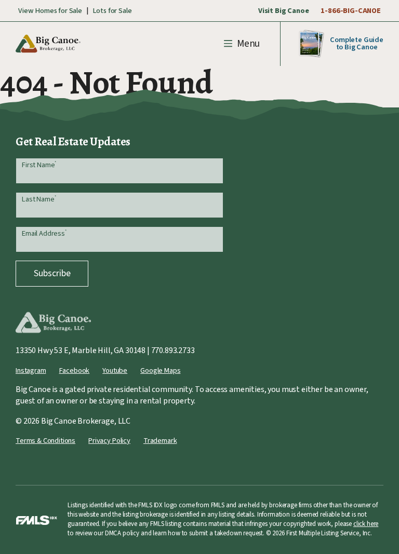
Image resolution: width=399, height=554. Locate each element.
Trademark (160, 440)
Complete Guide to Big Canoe (356, 43)
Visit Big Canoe (283, 10)
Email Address (44, 233)
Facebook (74, 370)
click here (365, 524)
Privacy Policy (109, 440)
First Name (39, 164)
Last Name (39, 199)
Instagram (31, 370)
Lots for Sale (112, 10)
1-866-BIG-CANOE (351, 10)
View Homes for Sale (50, 10)
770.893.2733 (173, 350)
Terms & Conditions (45, 440)
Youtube (114, 370)
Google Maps (160, 370)
